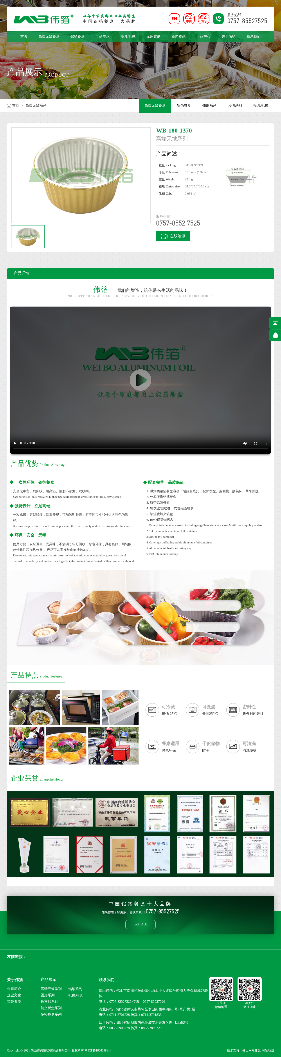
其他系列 (235, 105)
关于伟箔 (229, 36)
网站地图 (268, 1050)
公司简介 (14, 989)
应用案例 (153, 36)
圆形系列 (48, 995)
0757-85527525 (120, 1001)
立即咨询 (140, 924)
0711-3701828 (119, 1015)
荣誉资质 (14, 1001)
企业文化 (14, 995)
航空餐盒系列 (51, 1008)
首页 (23, 36)
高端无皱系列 (51, 989)
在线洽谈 (178, 236)
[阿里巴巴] (190, 18)
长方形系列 (49, 1001)
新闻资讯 (178, 36)
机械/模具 (75, 995)
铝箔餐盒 (77, 36)
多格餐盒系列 (51, 1014)
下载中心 (203, 36)
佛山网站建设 (251, 1050)
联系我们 (254, 36)
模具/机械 (128, 36)
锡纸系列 (209, 105)
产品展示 (102, 36)
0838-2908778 (119, 1028)
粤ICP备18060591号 (98, 1050)
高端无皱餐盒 (48, 36)
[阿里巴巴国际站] (205, 18)
